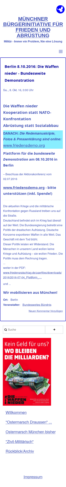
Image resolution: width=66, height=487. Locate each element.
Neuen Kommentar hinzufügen (46, 311)
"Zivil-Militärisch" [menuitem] (20, 441)
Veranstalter (11, 305)
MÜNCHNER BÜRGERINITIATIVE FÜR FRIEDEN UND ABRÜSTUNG (33, 27)
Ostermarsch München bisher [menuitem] (31, 431)
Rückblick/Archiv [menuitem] (20, 451)
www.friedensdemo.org (24, 145)
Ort (5, 300)
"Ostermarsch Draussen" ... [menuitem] (29, 422)
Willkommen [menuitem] (16, 412)
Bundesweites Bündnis (37, 305)
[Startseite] (60, 9)
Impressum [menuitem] (33, 476)
